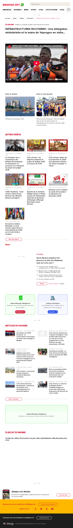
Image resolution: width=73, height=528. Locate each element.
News (26, 10)
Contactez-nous (44, 518)
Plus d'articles (14, 399)
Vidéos (22, 18)
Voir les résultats (53, 283)
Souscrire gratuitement (48, 504)
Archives (62, 283)
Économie (30, 18)
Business (18, 10)
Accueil (7, 18)
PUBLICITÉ (36, 15)
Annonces (7, 10)
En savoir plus (63, 495)
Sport (33, 10)
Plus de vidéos (14, 239)
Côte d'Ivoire (51, 10)
